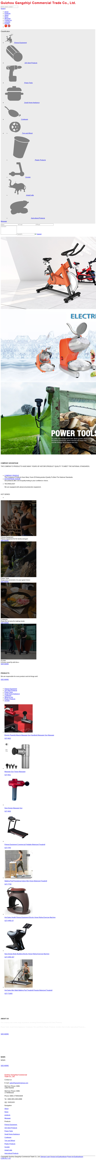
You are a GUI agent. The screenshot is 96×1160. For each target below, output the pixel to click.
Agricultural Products (11, 1153)
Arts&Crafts (8, 1150)
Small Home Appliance (12, 1134)
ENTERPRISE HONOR (12, 479)
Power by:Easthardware (75, 1156)
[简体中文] (6, 27)
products (7, 1115)
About (6, 15)
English (7, 23)
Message (7, 18)
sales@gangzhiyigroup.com (19, 1083)
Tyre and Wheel (9, 1140)
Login (48, 1156)
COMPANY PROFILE (11, 475)
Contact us (8, 20)
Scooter (7, 1147)
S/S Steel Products (10, 1128)
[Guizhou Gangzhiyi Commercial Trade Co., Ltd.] (38, 5)
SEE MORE (5, 540)
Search (3, 8)
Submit (39, 234)
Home (6, 12)
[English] (9, 27)
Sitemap (43, 1156)
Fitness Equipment (10, 1124)
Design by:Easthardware (58, 1156)
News (6, 17)
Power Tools (8, 1131)
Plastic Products (9, 1144)
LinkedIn (7, 22)
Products (7, 13)
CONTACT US (6, 1158)
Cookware (7, 1137)
